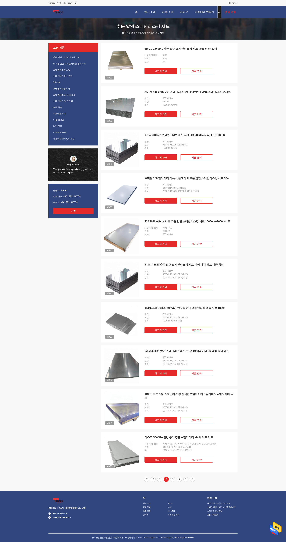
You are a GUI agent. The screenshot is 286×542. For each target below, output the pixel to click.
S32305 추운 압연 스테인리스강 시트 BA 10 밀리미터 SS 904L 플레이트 (186, 350)
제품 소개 (130, 32)
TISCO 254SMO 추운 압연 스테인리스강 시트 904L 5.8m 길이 (180, 48)
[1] (146, 479)
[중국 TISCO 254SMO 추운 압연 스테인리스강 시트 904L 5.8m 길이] (121, 63)
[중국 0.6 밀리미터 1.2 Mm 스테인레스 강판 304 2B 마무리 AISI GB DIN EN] (121, 149)
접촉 (73, 211)
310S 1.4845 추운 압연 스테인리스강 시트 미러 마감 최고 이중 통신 (184, 264)
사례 (169, 507)
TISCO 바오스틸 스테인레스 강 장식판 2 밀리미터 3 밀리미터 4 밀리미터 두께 (188, 396)
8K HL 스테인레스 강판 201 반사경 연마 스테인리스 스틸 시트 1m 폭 (184, 307)
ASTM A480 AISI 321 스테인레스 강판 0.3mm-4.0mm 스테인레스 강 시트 (187, 91)
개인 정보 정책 (173, 515)
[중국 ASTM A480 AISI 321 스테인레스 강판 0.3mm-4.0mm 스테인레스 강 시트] (121, 106)
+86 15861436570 (72, 196)
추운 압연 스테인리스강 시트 (66, 57)
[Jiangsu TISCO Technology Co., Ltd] (58, 12)
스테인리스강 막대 (61, 88)
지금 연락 (197, 71)
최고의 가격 (161, 71)
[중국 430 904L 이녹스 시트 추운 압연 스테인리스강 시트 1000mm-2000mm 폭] (121, 236)
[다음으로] (185, 479)
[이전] (153, 479)
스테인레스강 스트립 (62, 76)
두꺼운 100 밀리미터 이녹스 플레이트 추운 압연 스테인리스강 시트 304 (186, 178)
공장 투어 (147, 507)
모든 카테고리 (213, 515)
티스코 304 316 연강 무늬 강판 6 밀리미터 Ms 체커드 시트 (178, 437)
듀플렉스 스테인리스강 (63, 138)
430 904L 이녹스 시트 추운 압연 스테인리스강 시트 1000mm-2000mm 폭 (187, 221)
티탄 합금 (57, 126)
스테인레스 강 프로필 (63, 101)
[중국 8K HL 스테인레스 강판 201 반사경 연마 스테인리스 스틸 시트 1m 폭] (121, 322)
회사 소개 (147, 503)
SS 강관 (56, 82)
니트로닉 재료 (59, 132)
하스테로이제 (59, 113)
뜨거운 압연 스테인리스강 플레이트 (69, 63)
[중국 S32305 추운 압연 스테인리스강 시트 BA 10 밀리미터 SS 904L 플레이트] (121, 365)
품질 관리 (147, 511)
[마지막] (192, 479)
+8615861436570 (69, 202)
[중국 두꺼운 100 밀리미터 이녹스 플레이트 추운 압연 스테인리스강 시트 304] (121, 193)
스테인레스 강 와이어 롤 (64, 95)
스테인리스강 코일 (61, 70)
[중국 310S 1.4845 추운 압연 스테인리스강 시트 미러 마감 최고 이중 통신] (121, 279)
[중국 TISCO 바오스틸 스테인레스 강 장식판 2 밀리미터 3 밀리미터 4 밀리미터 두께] (121, 409)
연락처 (145, 515)
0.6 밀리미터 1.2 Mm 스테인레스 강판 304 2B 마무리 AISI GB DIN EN (184, 135)
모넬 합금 (57, 107)
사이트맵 (171, 511)
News (170, 503)
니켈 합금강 (58, 120)
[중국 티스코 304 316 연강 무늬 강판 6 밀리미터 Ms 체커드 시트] (121, 452)
